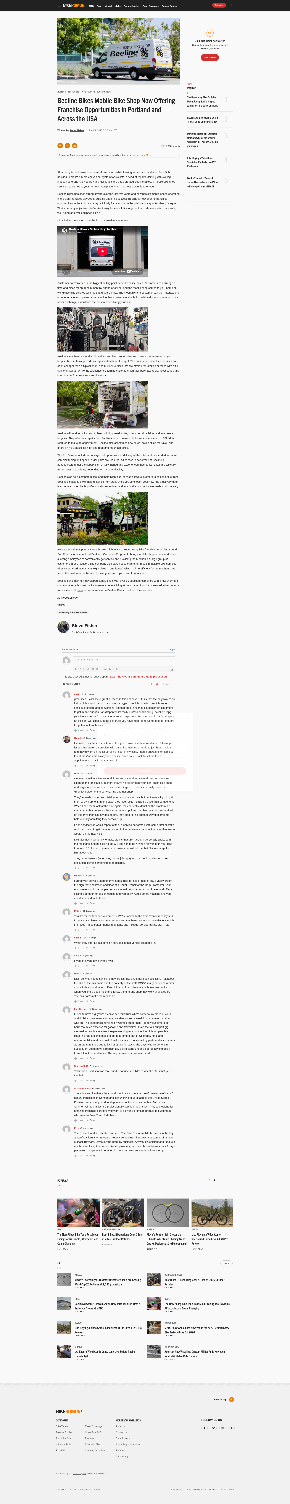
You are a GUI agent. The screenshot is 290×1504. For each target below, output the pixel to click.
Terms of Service (127, 780)
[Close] (189, 717)
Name (106, 754)
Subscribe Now (145, 770)
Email (106, 740)
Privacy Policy (110, 780)
